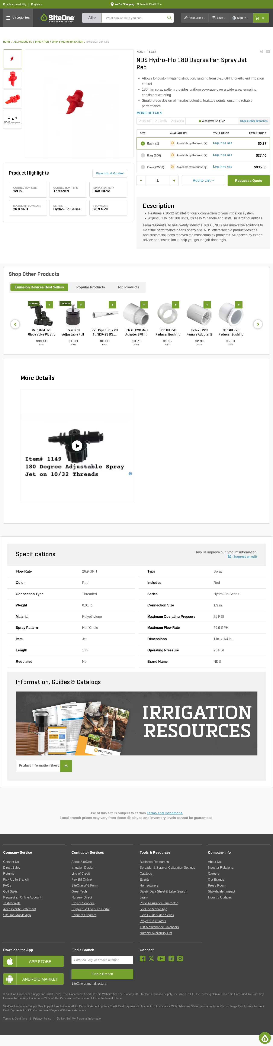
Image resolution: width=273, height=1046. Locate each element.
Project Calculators (153, 921)
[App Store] (34, 961)
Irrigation (42, 41)
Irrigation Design (82, 867)
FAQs (7, 885)
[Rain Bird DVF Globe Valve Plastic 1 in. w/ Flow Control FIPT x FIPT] (41, 314)
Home (6, 41)
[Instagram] (181, 960)
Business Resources (154, 862)
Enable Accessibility (14, 4)
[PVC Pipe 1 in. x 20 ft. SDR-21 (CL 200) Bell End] (104, 314)
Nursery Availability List (156, 933)
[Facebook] (144, 960)
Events (145, 879)
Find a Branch (82, 950)
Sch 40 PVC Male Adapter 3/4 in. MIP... (136, 333)
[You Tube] (162, 960)
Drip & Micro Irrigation (67, 41)
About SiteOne (81, 862)
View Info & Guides (110, 173)
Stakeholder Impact (221, 891)
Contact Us (11, 862)
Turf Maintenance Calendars (159, 927)
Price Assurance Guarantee (159, 903)
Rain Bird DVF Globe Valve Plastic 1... (41, 333)
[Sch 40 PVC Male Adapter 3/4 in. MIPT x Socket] (136, 314)
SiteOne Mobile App (17, 915)
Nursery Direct (81, 897)
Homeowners (149, 885)
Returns (8, 873)
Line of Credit (80, 873)
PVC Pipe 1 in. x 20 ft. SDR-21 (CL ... (105, 332)
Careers (213, 873)
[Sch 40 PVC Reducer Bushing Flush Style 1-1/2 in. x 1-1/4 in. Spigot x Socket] (231, 314)
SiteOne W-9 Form (84, 885)
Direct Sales (11, 867)
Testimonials (11, 903)
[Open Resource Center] (265, 1038)
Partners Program (83, 915)
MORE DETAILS (149, 113)
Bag (154, 155)
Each (153, 143)
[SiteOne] (57, 21)
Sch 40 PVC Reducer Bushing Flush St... (167, 333)
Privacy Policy (42, 1018)
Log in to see (222, 143)
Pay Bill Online (81, 879)
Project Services (82, 903)
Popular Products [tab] (90, 287)
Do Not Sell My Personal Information (79, 1018)
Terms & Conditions (15, 1018)
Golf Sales (10, 891)
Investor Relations (220, 867)
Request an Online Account (22, 897)
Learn (144, 897)
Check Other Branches (254, 121)
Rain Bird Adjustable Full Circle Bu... (73, 333)
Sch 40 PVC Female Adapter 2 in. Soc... (199, 333)
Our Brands (216, 879)
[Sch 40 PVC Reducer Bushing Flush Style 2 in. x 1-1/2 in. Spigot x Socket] (168, 314)
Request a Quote (248, 180)
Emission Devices (97, 41)
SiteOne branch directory (88, 983)
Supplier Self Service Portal (90, 909)
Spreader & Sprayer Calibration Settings (167, 867)
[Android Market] (34, 979)
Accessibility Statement (19, 909)
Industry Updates (220, 897)
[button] (36, 4)
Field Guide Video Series (157, 915)
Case (155, 167)
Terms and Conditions (165, 813)
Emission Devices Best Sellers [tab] (39, 287)
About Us (214, 862)
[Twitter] (152, 960)
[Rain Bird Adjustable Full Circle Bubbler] (73, 314)
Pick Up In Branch (16, 879)
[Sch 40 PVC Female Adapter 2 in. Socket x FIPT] (199, 314)
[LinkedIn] (172, 960)
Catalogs (146, 873)
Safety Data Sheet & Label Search (163, 891)
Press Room (217, 885)
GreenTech (79, 891)
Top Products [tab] (128, 287)
